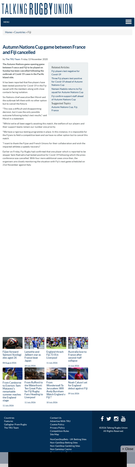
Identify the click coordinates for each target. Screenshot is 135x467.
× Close (127, 449)
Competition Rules (59, 431)
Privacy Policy (57, 427)
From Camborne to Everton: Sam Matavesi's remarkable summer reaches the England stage (12, 391)
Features (8, 421)
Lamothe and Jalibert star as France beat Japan (33, 356)
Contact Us (55, 418)
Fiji (75, 107)
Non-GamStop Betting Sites (64, 442)
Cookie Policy (57, 424)
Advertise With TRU (60, 421)
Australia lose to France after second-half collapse (77, 356)
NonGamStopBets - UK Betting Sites (68, 439)
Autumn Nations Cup (62, 107)
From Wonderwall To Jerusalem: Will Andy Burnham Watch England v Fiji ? (55, 390)
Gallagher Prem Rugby (15, 424)
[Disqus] (45, 209)
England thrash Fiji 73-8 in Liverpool (55, 354)
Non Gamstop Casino (61, 449)
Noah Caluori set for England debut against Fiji (78, 385)
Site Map (54, 434)
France (55, 110)
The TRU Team (13, 59)
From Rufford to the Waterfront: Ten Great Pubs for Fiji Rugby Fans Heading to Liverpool (34, 390)
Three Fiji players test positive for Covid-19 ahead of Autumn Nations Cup (67, 81)
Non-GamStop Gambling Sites (65, 446)
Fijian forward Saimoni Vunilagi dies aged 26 (12, 354)
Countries (9, 418)
